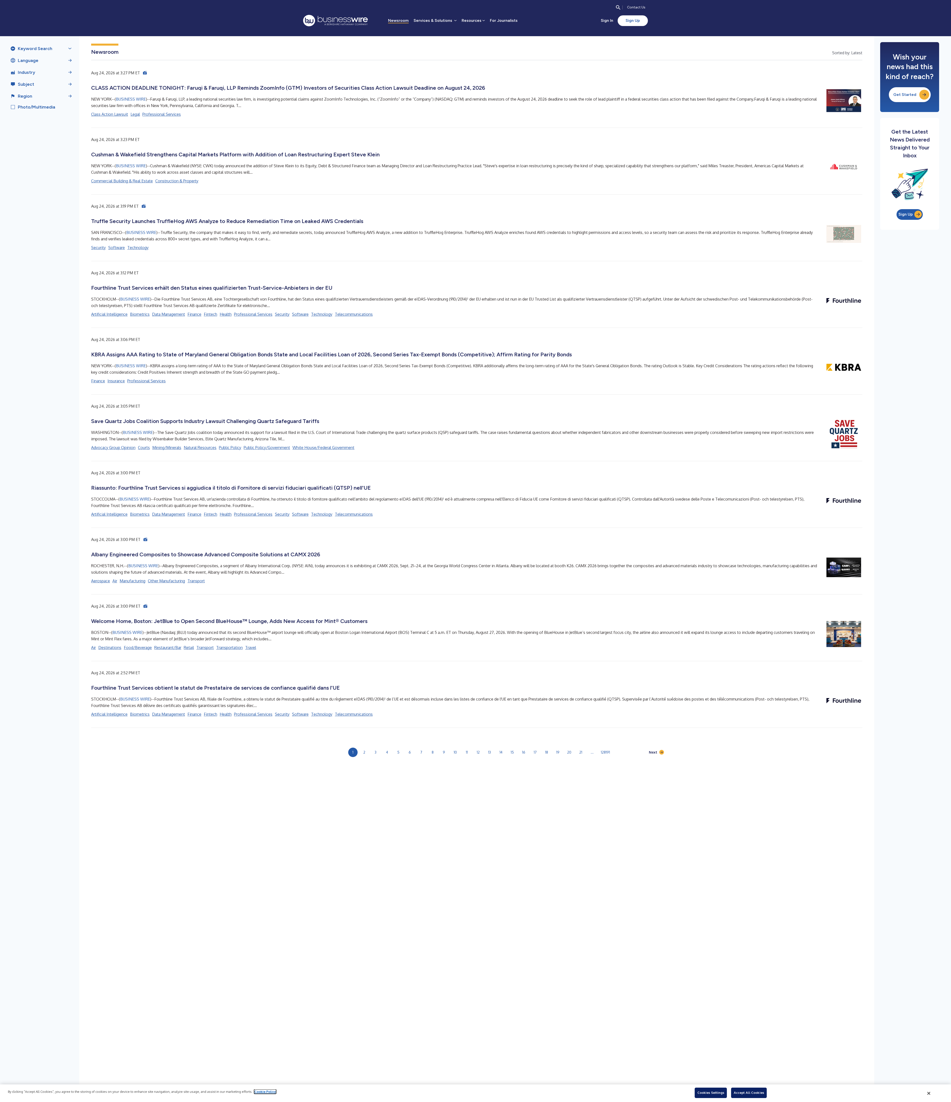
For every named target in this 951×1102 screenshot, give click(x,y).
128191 (605, 752)
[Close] (928, 1093)
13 (489, 752)
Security (98, 247)
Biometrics (140, 314)
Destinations (109, 647)
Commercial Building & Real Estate (122, 180)
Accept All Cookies (749, 1093)
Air (114, 580)
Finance (194, 314)
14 (501, 752)
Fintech (210, 314)
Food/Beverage (138, 647)
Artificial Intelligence (109, 314)
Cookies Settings (710, 1093)
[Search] (618, 7)
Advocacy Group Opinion (113, 447)
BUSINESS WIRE (131, 99)
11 (467, 752)
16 (523, 752)
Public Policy (230, 447)
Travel (250, 647)
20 (569, 752)
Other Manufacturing (166, 580)
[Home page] (335, 20)
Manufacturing (132, 580)
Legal (135, 114)
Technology (138, 247)
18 (546, 752)
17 (535, 752)
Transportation (229, 647)
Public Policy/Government (267, 447)
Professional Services (161, 114)
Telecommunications (354, 314)
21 (580, 752)
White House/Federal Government (323, 447)
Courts (144, 447)
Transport (196, 580)
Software (116, 247)
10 (455, 752)
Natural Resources (200, 447)
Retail (189, 647)
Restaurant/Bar (167, 647)
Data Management (168, 314)
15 (512, 752)
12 (478, 752)
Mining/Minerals (166, 447)
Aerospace (100, 580)
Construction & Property (176, 180)
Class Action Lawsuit (109, 114)
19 (557, 752)
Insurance (116, 380)
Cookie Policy (265, 1092)
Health (226, 314)
